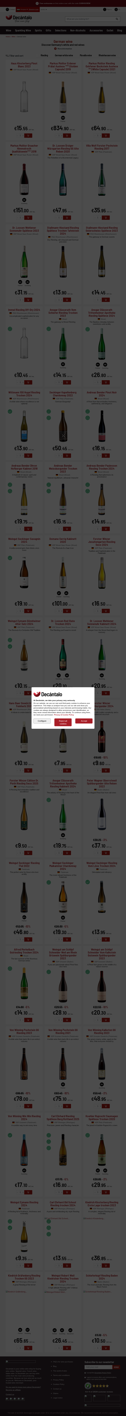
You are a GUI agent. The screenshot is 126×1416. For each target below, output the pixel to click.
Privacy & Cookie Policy (64, 715)
